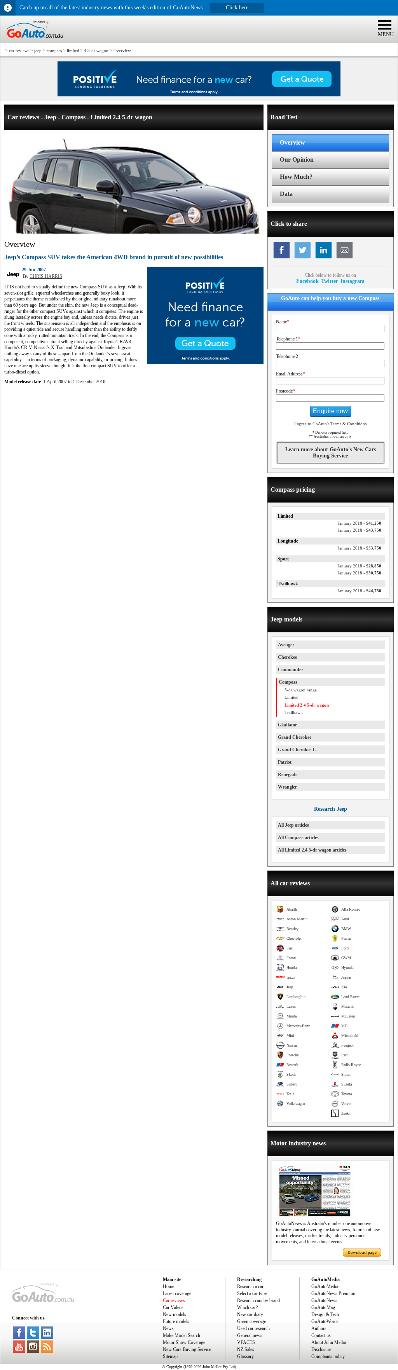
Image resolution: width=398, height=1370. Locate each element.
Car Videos (173, 1307)
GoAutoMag (323, 1307)
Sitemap (170, 1356)
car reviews (19, 50)
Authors (318, 1328)
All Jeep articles (293, 825)
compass (54, 50)
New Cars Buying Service (187, 1349)
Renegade (287, 774)
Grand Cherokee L (297, 749)
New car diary (250, 1314)
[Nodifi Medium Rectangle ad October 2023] (205, 362)
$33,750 (359, 548)
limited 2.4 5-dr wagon (87, 50)
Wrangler (287, 787)
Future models (176, 1321)
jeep (38, 50)
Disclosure (321, 1349)
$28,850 (359, 566)
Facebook (307, 281)
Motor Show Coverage (184, 1342)
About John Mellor (329, 1342)
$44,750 (359, 590)
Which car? (247, 1307)
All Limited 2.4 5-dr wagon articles (312, 850)
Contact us (321, 1335)
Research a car (250, 1286)
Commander (290, 669)
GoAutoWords (325, 1321)
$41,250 (359, 523)
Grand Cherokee (294, 737)
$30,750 (359, 573)
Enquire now (330, 411)
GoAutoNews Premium (333, 1293)
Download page (362, 1252)
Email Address (290, 374)
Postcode (285, 391)
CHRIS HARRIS (46, 276)
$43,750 (359, 530)
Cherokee (287, 657)
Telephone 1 (288, 339)
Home (168, 1286)
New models (174, 1314)
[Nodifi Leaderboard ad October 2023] (199, 94)
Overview (122, 50)
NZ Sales (245, 1349)
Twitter (329, 281)
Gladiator (287, 725)
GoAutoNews (324, 1300)
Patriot (285, 762)
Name (282, 322)
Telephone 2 (287, 356)
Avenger (286, 644)
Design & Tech (325, 1314)
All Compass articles (298, 837)
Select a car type (252, 1293)
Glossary (245, 1356)
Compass (288, 682)
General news (249, 1335)
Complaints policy (328, 1356)
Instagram (352, 281)
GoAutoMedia (324, 1286)
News (168, 1328)
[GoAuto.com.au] (31, 41)
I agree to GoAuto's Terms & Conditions (330, 423)
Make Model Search (181, 1335)
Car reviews (174, 1300)
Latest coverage (177, 1293)
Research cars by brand (258, 1300)
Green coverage (251, 1321)
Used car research (253, 1328)
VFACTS (246, 1342)
